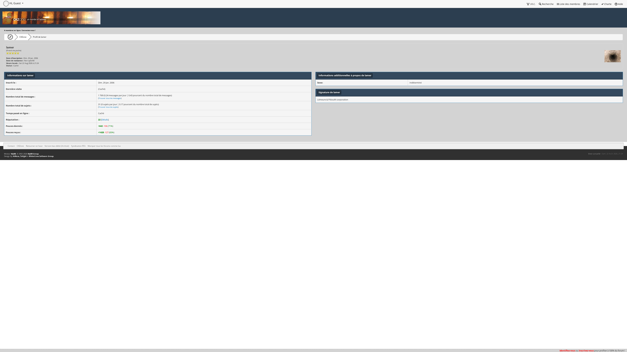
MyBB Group (33, 154)
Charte (607, 4)
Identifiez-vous (567, 350)
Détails (105, 119)
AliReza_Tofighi (19, 156)
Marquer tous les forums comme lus (104, 146)
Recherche (547, 4)
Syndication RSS (78, 146)
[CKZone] (9, 37)
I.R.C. (532, 4)
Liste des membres (569, 4)
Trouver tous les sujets (108, 107)
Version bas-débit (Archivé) (57, 146)
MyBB (13, 154)
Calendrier (592, 4)
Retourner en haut (34, 146)
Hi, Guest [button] (15, 3)
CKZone (22, 37)
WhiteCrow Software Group (41, 156)
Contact (11, 146)
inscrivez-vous (586, 350)
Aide (620, 4)
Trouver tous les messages (110, 98)
